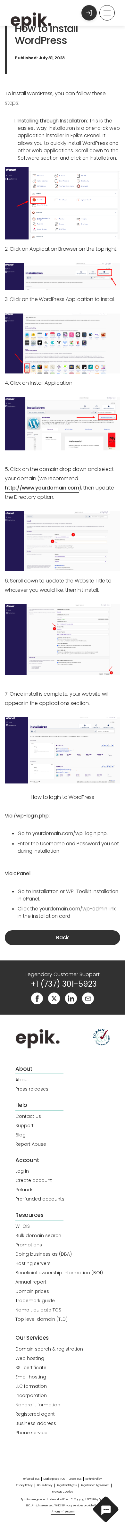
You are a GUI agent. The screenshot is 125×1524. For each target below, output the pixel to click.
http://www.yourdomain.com (42, 487)
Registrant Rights (67, 1485)
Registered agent (35, 1414)
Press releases (31, 1089)
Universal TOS (31, 1479)
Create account (33, 1180)
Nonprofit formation (37, 1405)
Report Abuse (30, 1144)
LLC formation (31, 1386)
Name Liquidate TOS (38, 1310)
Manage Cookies (62, 1492)
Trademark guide (35, 1300)
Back (62, 937)
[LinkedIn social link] (71, 998)
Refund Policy (94, 1479)
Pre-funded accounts (39, 1199)
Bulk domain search (38, 1235)
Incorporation (31, 1395)
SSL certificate (30, 1367)
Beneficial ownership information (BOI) (59, 1272)
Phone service (31, 1432)
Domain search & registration (49, 1349)
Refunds (24, 1189)
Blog (20, 1135)
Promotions (28, 1245)
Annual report (30, 1282)
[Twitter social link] (54, 998)
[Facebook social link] (37, 998)
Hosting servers (33, 1263)
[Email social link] (88, 998)
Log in (22, 1171)
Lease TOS (75, 1479)
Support (24, 1125)
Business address (35, 1423)
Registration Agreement (95, 1485)
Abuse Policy (45, 1485)
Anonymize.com (63, 1511)
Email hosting (30, 1377)
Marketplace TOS (54, 1479)
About (22, 1079)
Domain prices (32, 1291)
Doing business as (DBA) (43, 1254)
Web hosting (29, 1358)
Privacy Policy (24, 1485)
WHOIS (22, 1226)
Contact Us (28, 1116)
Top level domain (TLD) (41, 1319)
